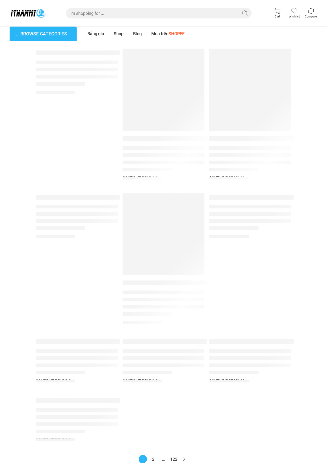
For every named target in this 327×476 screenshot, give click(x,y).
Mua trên (168, 33)
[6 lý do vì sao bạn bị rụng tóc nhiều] (164, 234)
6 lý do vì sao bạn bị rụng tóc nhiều (175, 283)
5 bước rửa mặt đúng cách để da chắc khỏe (189, 341)
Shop (119, 33)
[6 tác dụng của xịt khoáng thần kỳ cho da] (250, 90)
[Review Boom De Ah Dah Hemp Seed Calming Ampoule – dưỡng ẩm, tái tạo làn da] (164, 90)
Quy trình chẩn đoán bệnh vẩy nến (88, 341)
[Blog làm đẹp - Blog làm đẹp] (28, 13)
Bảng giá (95, 33)
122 (173, 459)
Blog (137, 33)
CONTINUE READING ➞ (55, 92)
